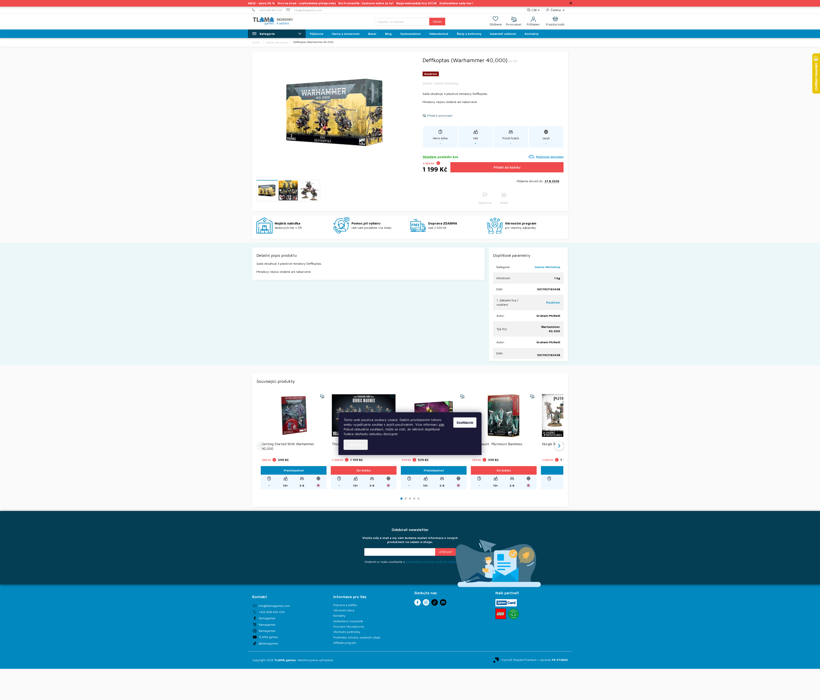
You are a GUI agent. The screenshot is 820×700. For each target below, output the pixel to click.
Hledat (437, 21)
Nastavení (355, 445)
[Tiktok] (434, 602)
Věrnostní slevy (343, 610)
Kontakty (339, 615)
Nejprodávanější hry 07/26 (416, 3)
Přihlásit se (445, 552)
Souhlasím (465, 422)
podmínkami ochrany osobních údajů (431, 562)
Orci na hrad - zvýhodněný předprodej (306, 3)
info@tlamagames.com (274, 606)
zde (441, 424)
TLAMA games (268, 637)
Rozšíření (553, 302)
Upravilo (554, 660)
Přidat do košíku (507, 167)
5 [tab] (418, 499)
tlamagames (267, 618)
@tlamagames (268, 643)
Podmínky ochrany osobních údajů (356, 637)
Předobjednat (294, 470)
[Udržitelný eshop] (513, 614)
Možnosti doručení (550, 156)
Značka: (440, 83)
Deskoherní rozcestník (348, 621)
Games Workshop (547, 267)
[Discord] (443, 602)
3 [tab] (410, 499)
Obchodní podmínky (346, 632)
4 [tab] (414, 499)
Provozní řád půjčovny (348, 626)
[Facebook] (417, 602)
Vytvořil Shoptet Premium (519, 660)
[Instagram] (426, 602)
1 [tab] (401, 499)
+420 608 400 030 (272, 612)
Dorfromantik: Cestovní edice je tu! (366, 3)
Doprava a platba (345, 605)
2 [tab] (406, 499)
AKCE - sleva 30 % (261, 3)
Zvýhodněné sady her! (456, 3)
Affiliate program (344, 642)
